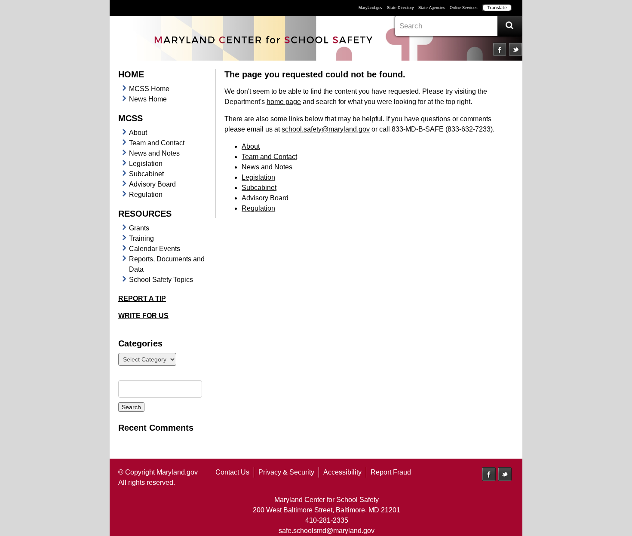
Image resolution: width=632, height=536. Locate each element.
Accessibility (342, 472)
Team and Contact (156, 143)
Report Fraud (391, 472)
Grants (139, 228)
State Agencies (431, 8)
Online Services (464, 8)
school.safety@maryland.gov (326, 129)
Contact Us (232, 472)
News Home (148, 99)
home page (284, 101)
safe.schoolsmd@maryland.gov (326, 530)
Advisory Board (152, 184)
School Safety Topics (161, 279)
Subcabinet (146, 174)
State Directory (400, 8)
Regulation (146, 194)
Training (141, 238)
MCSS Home (149, 88)
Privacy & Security (286, 472)
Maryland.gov (371, 8)
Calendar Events (154, 248)
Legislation (146, 163)
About (138, 132)
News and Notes (154, 153)
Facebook (499, 49)
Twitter (515, 49)
